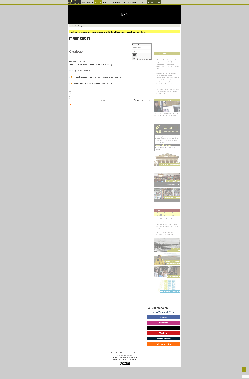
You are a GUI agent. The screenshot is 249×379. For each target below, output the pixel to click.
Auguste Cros (97, 77)
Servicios (106, 2)
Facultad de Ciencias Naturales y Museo (172, 262)
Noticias (90, 2)
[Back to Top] (244, 369)
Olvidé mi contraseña (144, 59)
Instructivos (116, 2)
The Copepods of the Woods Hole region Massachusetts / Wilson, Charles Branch (167, 91)
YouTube (163, 333)
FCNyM (157, 2)
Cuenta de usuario (138, 45)
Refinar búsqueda (84, 70)
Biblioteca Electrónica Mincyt (170, 291)
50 (144, 100)
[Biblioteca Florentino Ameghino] (74, 2)
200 (150, 100)
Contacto (143, 2)
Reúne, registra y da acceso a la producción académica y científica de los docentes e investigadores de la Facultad (166, 139)
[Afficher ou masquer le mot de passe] (134, 55)
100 (147, 100)
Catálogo (98, 2)
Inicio (83, 2)
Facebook (163, 317)
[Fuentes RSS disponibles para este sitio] (110, 104)
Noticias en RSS (163, 343)
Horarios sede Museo (172, 181)
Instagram (163, 322)
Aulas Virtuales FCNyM (163, 311)
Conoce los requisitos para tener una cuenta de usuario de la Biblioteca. (166, 114)
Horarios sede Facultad (172, 198)
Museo (150, 2)
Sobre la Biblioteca (130, 2)
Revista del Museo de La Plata (169, 165)
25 (142, 100)
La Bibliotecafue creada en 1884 (173, 250)
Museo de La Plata (173, 276)
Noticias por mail (163, 338)
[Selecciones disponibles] (76, 70)
